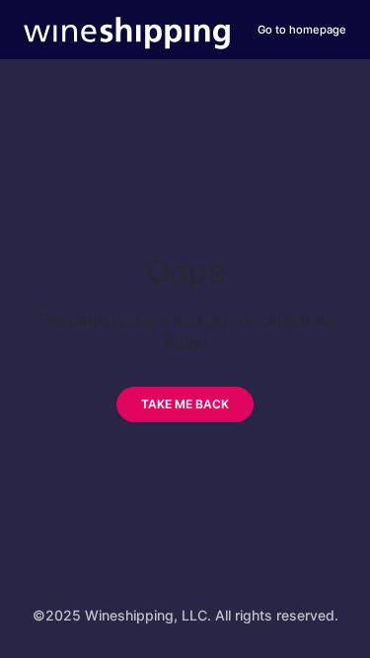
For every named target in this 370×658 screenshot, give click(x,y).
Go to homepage (302, 30)
